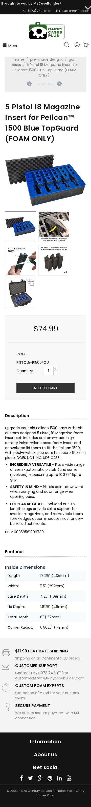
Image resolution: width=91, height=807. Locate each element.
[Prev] (29, 84)
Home (19, 59)
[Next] (59, 84)
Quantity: (24, 370)
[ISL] (45, 180)
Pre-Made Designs (46, 59)
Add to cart (46, 387)
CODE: (21, 354)
